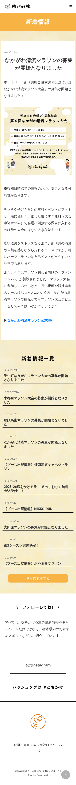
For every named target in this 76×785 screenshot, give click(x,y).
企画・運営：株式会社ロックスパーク (38, 748)
